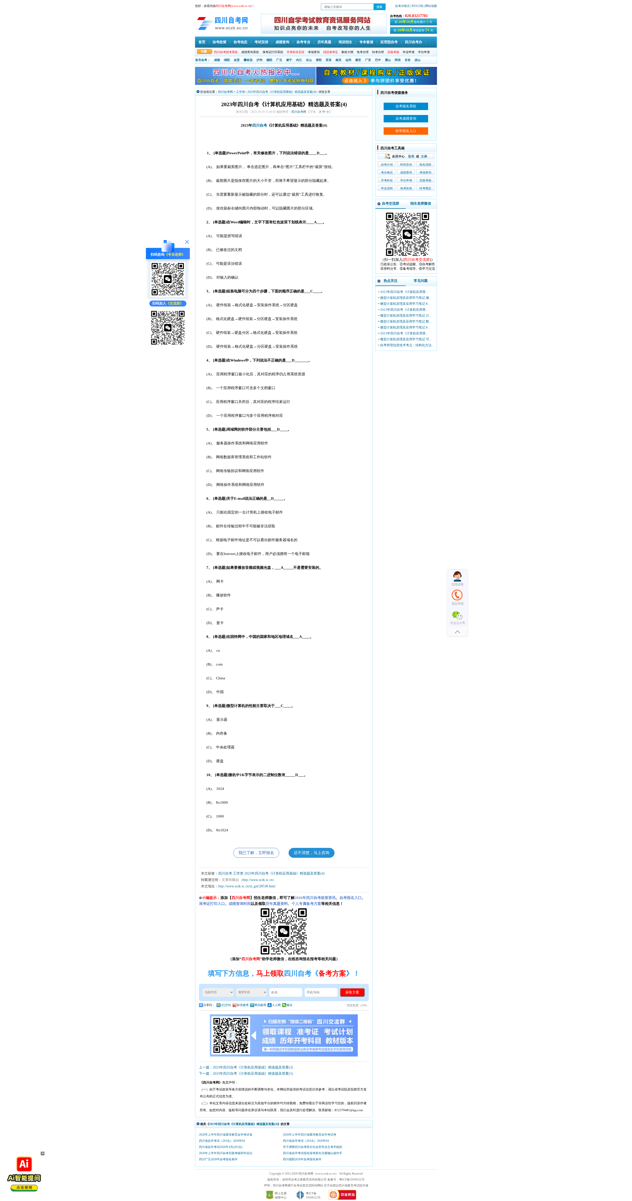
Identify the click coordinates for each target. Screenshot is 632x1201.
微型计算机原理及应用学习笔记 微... (405, 298)
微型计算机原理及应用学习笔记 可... (405, 339)
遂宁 (289, 60)
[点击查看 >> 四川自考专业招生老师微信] (168, 296)
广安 (368, 60)
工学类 (240, 92)
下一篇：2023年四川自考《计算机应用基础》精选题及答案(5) (246, 1073)
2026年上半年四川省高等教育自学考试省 (225, 1134)
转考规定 (425, 188)
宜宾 (329, 60)
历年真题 (324, 42)
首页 (201, 42)
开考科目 (387, 180)
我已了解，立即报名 (256, 853)
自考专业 (303, 42)
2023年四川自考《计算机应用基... (404, 292)
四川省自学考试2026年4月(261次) (220, 1147)
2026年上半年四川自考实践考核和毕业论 (225, 1153)
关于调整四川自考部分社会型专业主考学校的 (312, 1147)
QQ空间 (226, 1005)
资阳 (319, 60)
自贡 (237, 60)
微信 (289, 1005)
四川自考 (259, 125)
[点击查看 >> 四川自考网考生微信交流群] (168, 344)
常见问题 (421, 281)
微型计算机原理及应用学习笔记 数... (405, 321)
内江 (299, 60)
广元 (279, 60)
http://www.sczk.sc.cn (257, 880)
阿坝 (398, 60)
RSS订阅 (418, 6)
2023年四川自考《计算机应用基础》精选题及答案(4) (281, 92)
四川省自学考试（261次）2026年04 (222, 1141)
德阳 (269, 60)
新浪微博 (243, 1005)
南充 (338, 60)
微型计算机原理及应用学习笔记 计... (405, 315)
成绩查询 (282, 42)
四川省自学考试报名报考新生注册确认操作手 (312, 1153)
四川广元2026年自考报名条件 (218, 1159)
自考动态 (240, 42)
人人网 (276, 1005)
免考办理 (363, 52)
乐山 (309, 60)
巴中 (378, 60)
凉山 (417, 60)
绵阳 (227, 60)
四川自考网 (225, 92)
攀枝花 (248, 60)
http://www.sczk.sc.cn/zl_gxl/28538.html (246, 886)
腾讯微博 (260, 1005)
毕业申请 (409, 52)
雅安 (358, 60)
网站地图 (431, 6)
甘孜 (408, 60)
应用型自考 (389, 42)
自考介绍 (387, 164)
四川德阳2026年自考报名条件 (302, 1159)
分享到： (209, 1005)
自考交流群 (390, 203)
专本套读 (366, 42)
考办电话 (387, 172)
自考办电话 (402, 6)
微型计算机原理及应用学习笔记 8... (405, 303)
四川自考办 (413, 42)
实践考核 (425, 180)
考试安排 (261, 42)
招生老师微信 (420, 203)
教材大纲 (347, 52)
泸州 (259, 60)
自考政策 (219, 42)
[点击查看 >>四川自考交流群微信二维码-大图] (407, 256)
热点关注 (390, 281)
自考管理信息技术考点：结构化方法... (407, 345)
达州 (348, 60)
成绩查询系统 (250, 52)
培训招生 (345, 42)
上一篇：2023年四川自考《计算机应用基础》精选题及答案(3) (246, 1067)
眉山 (388, 60)
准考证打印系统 (272, 52)
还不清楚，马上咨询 (311, 853)
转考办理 (378, 52)
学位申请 (424, 52)
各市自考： (202, 60)
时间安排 (406, 164)
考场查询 (314, 52)
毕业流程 (387, 188)
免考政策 (406, 188)
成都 (217, 60)
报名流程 (425, 164)
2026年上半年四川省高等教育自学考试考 (309, 1134)
